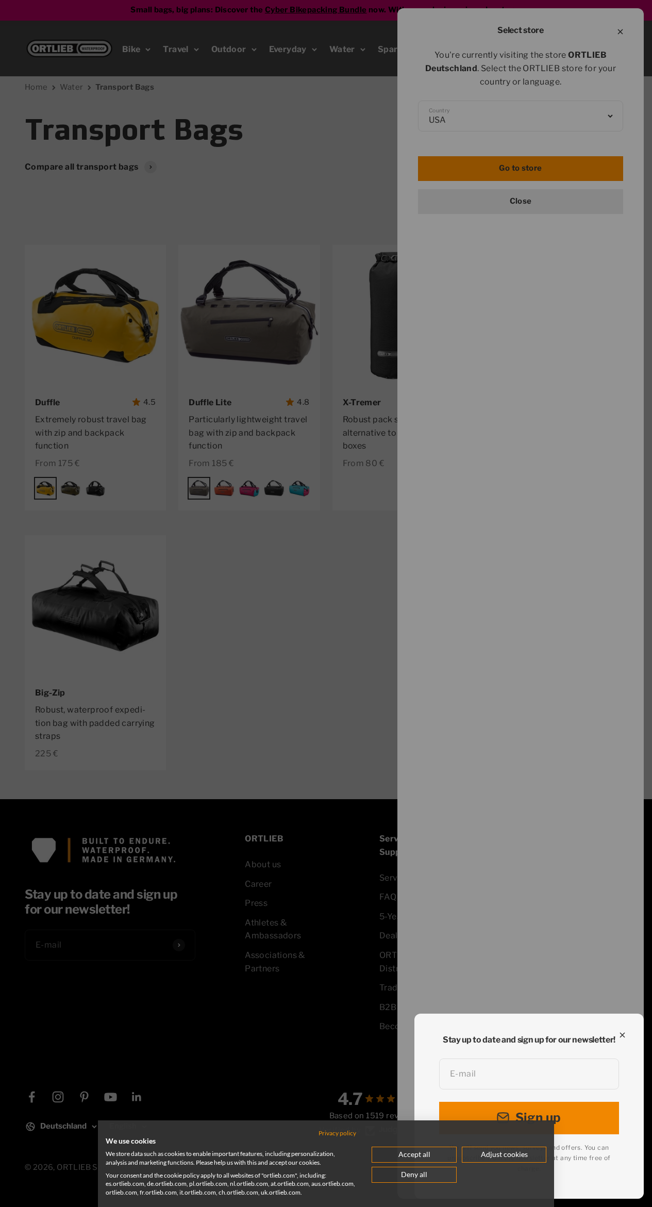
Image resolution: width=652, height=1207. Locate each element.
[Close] (622, 1035)
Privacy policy (337, 1133)
